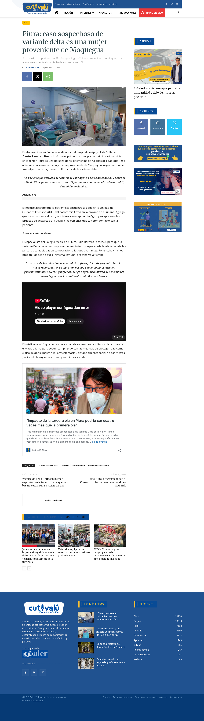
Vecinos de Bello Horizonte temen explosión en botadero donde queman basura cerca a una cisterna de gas (45, 482)
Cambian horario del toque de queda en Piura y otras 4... (110, 662)
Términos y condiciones (145, 697)
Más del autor (76, 517)
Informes (85, 12)
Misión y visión (73, 4)
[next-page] (29, 568)
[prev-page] (24, 568)
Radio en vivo (176, 697)
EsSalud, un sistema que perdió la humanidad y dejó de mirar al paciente (157, 93)
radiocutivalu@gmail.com (49, 663)
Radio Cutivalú (33, 67)
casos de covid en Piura (47, 465)
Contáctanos (88, 4)
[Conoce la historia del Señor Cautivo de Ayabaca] (86, 647)
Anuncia (163, 697)
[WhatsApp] (48, 76)
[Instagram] (171, 4)
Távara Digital (38, 700)
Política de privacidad (122, 697)
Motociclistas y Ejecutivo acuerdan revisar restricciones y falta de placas (74, 552)
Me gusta (141, 120)
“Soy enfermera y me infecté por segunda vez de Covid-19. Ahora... (109, 631)
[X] (177, 4)
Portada (106, 697)
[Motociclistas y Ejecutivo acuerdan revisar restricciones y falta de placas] (74, 535)
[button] (178, 12)
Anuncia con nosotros (107, 4)
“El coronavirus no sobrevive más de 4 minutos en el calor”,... (108, 616)
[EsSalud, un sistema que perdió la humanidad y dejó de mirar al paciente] (158, 66)
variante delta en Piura (98, 465)
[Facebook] (166, 4)
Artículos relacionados (45, 517)
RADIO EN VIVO (154, 12)
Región (68, 12)
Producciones (127, 12)
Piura (26, 22)
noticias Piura (79, 465)
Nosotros (59, 4)
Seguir (157, 120)
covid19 (65, 465)
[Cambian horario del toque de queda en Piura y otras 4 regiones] (86, 663)
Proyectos (105, 12)
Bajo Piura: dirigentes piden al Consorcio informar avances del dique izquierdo (103, 482)
